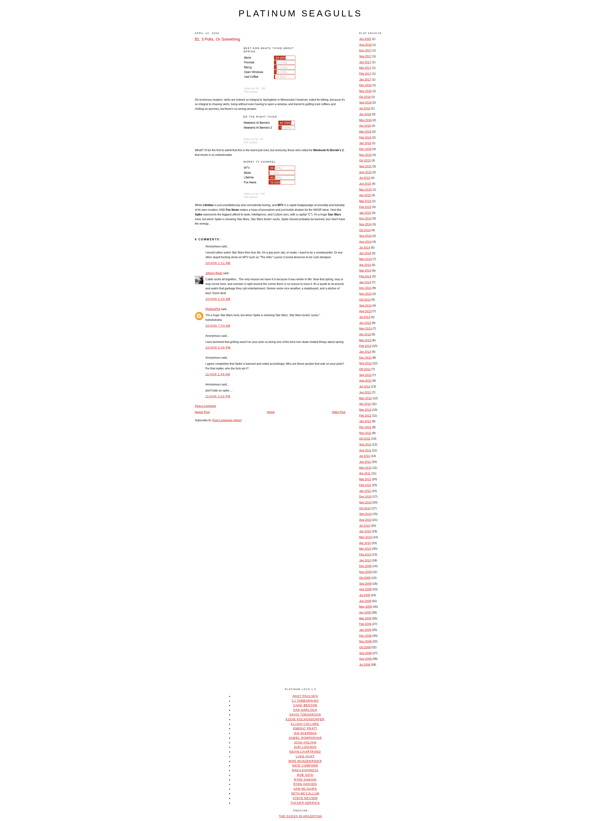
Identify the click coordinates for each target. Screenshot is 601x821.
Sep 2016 (365, 102)
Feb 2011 (365, 485)
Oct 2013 (365, 299)
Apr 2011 (365, 473)
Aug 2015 (365, 172)
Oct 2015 (365, 160)
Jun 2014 (365, 253)
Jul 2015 (364, 178)
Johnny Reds (213, 273)
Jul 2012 (364, 386)
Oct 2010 (365, 508)
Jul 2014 (364, 247)
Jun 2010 (365, 531)
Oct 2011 (364, 438)
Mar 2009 (365, 618)
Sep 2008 (365, 653)
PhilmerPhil (212, 309)
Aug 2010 (365, 520)
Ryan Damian (305, 779)
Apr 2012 (365, 404)
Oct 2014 (365, 230)
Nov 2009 (365, 572)
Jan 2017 (365, 79)
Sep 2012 (365, 375)
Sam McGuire (305, 788)
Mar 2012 (365, 409)
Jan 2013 (365, 351)
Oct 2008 (365, 647)
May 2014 (365, 259)
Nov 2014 (365, 224)
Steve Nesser (305, 798)
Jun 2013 (365, 323)
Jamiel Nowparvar (305, 738)
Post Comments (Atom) (227, 420)
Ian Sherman (305, 733)
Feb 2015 (365, 207)
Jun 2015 (365, 183)
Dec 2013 (365, 288)
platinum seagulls (300, 13)
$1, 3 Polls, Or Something (217, 39)
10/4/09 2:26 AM (218, 299)
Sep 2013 (365, 305)
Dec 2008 (365, 635)
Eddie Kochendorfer (305, 719)
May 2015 (365, 189)
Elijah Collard (305, 724)
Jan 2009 (365, 630)
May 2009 (365, 606)
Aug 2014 (365, 241)
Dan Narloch (305, 710)
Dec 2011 (365, 427)
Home (271, 412)
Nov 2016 (365, 91)
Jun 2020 (365, 39)
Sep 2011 (365, 444)
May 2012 (365, 398)
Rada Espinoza (305, 770)
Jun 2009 (365, 601)
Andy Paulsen (305, 696)
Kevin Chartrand (305, 751)
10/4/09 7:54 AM (218, 325)
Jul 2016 (364, 108)
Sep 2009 (365, 583)
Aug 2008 (365, 658)
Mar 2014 (365, 270)
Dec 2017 (365, 50)
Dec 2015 (365, 149)
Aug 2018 (365, 44)
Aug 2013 (365, 311)
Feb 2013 (365, 346)
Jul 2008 (364, 664)
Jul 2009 (364, 595)
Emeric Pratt (305, 728)
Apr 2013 (365, 334)
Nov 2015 (365, 155)
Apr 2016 (365, 125)
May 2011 (365, 467)
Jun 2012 (365, 392)
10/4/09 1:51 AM (218, 263)
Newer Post (202, 412)
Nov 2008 (365, 641)
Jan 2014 (365, 282)
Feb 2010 (365, 554)
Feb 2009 (365, 624)
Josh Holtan (305, 742)
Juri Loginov (305, 747)
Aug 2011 (365, 450)
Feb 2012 (365, 415)
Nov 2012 (365, 363)
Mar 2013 (365, 340)
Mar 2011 (365, 479)
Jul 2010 (364, 525)
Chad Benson (305, 705)
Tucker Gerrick (305, 803)
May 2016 (365, 120)
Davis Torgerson (305, 714)
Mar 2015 (365, 201)
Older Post (338, 412)
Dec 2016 (365, 85)
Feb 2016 (365, 137)
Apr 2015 (365, 195)
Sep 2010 (365, 514)
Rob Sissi (305, 775)
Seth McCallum (305, 793)
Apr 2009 (365, 612)
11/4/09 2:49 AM (217, 374)
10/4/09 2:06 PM (218, 347)
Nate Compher (305, 765)
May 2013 (365, 328)
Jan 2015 (365, 213)
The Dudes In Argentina (300, 816)
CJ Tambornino (305, 700)
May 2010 (365, 537)
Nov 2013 (365, 293)
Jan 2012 (365, 421)
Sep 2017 (365, 56)
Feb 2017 (365, 73)
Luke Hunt (305, 756)
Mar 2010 (365, 548)
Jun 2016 (365, 114)
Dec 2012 (365, 357)
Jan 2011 (365, 491)
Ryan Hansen (305, 784)
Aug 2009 (365, 589)
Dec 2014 (365, 218)
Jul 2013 (364, 317)
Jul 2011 (364, 456)
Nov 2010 (365, 502)
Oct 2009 (365, 577)
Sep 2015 (365, 166)
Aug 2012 (365, 380)
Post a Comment (205, 406)
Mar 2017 (365, 67)
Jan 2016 (365, 143)
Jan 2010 (365, 560)
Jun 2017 (365, 62)
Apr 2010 (365, 543)
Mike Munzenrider (305, 761)
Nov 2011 (365, 433)
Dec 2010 (365, 496)
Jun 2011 (365, 462)
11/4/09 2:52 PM (218, 396)
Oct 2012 (365, 369)
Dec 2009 (365, 566)
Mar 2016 (365, 131)
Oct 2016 (365, 97)
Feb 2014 (365, 276)
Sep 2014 (365, 236)
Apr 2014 (365, 265)
